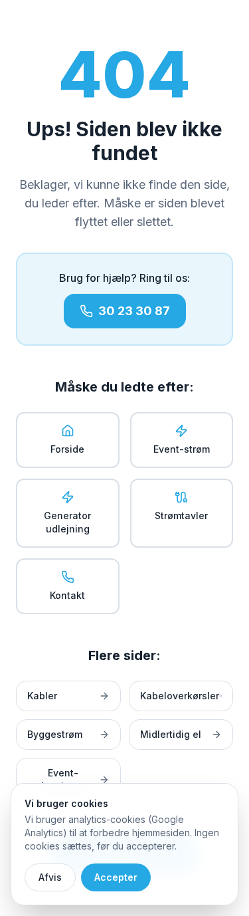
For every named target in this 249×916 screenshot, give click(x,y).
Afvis (50, 877)
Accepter (115, 877)
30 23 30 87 (134, 311)
